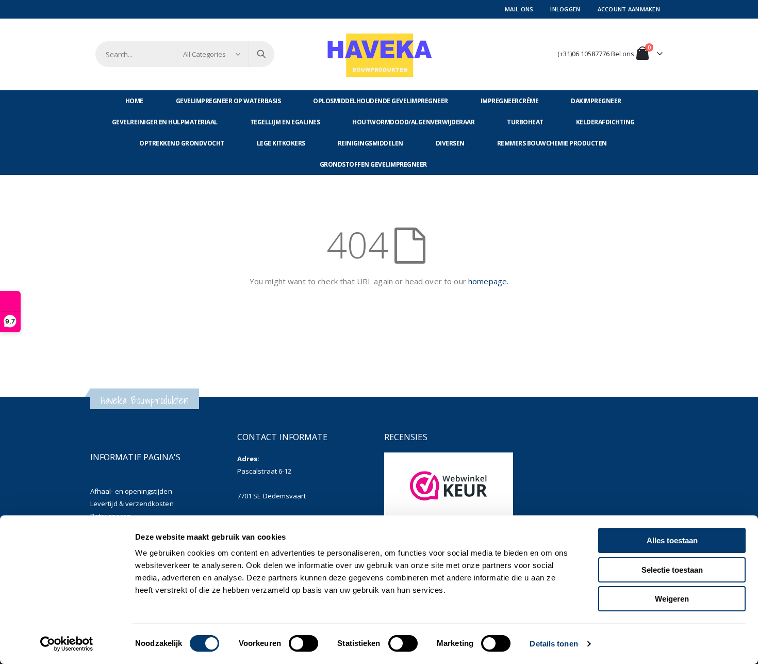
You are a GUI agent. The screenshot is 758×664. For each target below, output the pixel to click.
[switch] (303, 644)
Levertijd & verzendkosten (132, 503)
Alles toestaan (672, 540)
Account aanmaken (629, 9)
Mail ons (519, 9)
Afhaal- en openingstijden (131, 491)
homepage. (488, 281)
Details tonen (554, 643)
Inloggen (565, 9)
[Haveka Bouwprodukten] (379, 54)
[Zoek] (261, 54)
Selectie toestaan (672, 569)
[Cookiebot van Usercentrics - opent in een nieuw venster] (67, 644)
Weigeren (672, 598)
